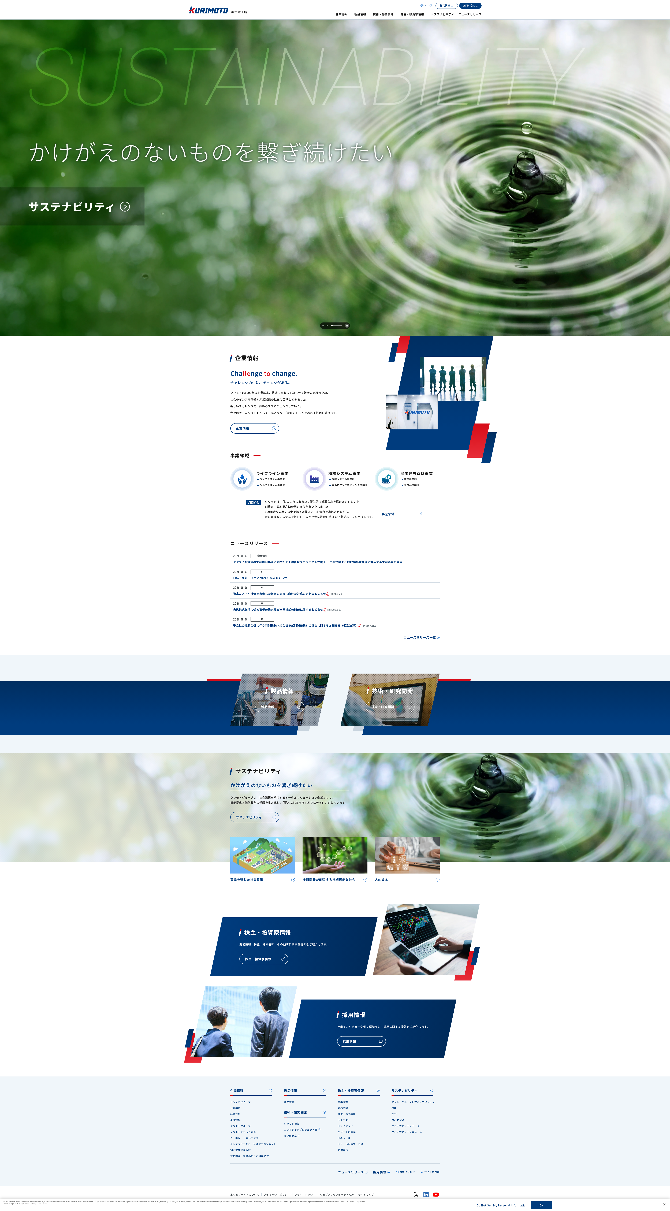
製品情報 (360, 14)
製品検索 (289, 1102)
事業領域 (388, 514)
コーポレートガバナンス (244, 1138)
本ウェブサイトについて (244, 1194)
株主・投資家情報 (412, 14)
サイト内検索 (432, 1172)
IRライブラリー (347, 1126)
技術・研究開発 (383, 14)
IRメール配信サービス (350, 1144)
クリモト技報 (291, 1123)
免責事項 (343, 1149)
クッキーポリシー (305, 1194)
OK (541, 1205)
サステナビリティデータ (406, 1126)
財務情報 (343, 1108)
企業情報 (341, 14)
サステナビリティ (442, 14)
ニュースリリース (470, 14)
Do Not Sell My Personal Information (502, 1205)
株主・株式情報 (347, 1114)
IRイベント (344, 1119)
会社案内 (235, 1108)
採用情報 (379, 1172)
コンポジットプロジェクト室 (300, 1129)
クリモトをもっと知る (243, 1132)
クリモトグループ (240, 1126)
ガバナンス (398, 1119)
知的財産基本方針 (240, 1149)
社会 (394, 1114)
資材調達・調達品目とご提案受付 (249, 1156)
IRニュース (344, 1138)
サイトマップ (366, 1194)
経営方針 (235, 1114)
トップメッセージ (240, 1102)
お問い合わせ (407, 1172)
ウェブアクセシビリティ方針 (337, 1194)
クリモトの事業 (347, 1132)
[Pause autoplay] (347, 326)
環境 (394, 1108)
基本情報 (343, 1102)
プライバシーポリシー (277, 1194)
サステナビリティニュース (407, 1132)
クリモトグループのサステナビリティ (413, 1102)
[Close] (664, 1204)
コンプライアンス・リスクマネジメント (253, 1144)
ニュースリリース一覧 (420, 637)
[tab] (323, 325)
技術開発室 (290, 1135)
